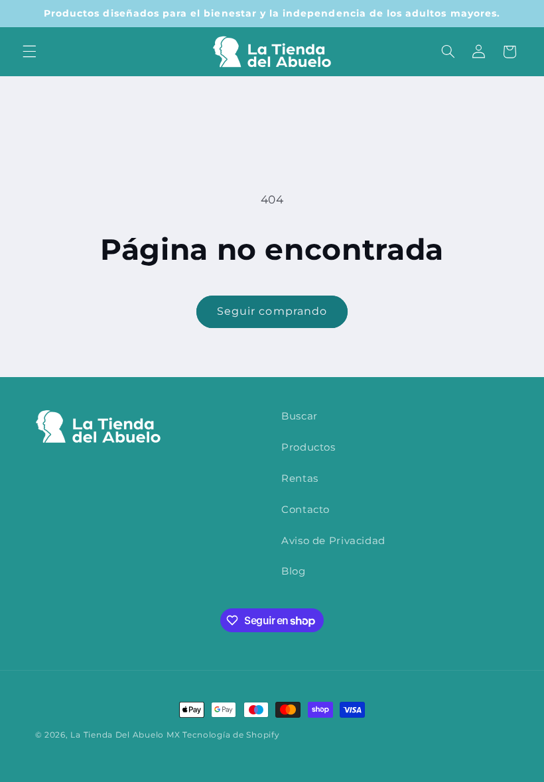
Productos (308, 447)
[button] (29, 51)
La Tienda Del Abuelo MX (125, 735)
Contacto (305, 510)
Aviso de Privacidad (333, 541)
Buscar (299, 416)
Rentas (299, 478)
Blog (293, 571)
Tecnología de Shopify (230, 735)
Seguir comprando (272, 311)
